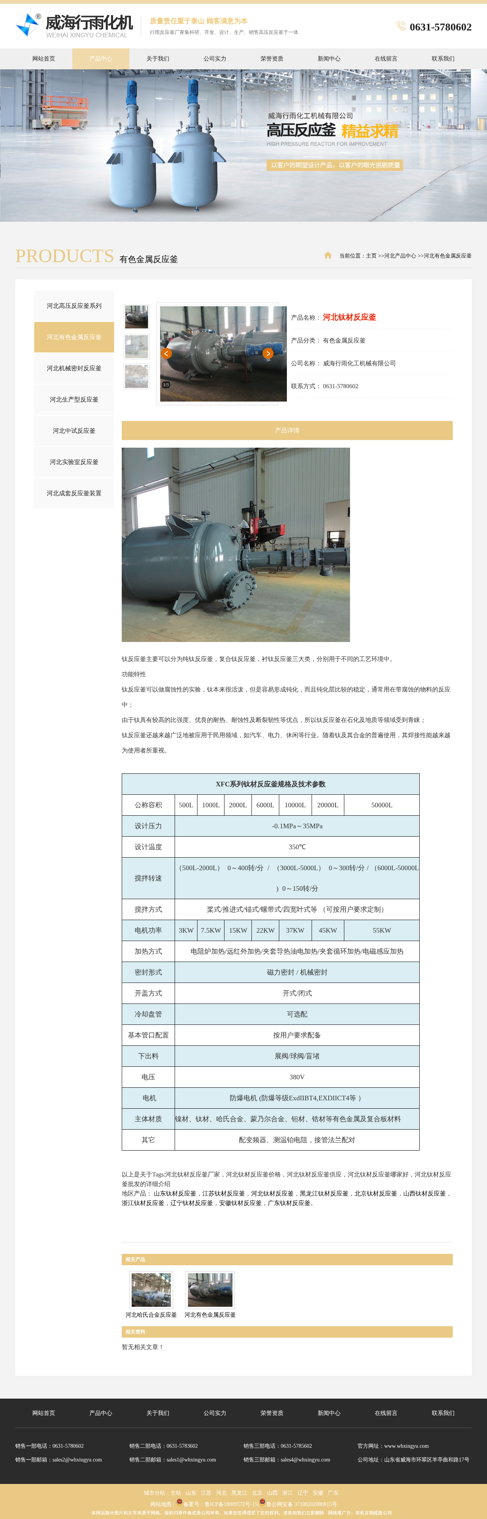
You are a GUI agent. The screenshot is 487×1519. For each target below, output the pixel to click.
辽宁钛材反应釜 (191, 1203)
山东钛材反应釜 (175, 1193)
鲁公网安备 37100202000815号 (301, 1504)
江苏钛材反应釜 (223, 1193)
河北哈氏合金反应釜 (151, 1315)
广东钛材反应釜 (289, 1203)
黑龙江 (239, 1493)
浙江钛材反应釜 (143, 1203)
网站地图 (161, 1504)
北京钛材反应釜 (376, 1193)
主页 (371, 256)
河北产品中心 (400, 256)
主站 (175, 1493)
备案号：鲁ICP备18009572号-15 (220, 1504)
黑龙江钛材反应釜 (324, 1193)
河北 (221, 1493)
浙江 (287, 1493)
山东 (191, 1493)
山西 (272, 1493)
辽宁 (303, 1493)
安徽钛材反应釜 (240, 1203)
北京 (257, 1493)
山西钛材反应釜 (424, 1193)
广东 (333, 1493)
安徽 (318, 1493)
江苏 (206, 1493)
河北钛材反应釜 (272, 1193)
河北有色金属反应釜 (448, 256)
